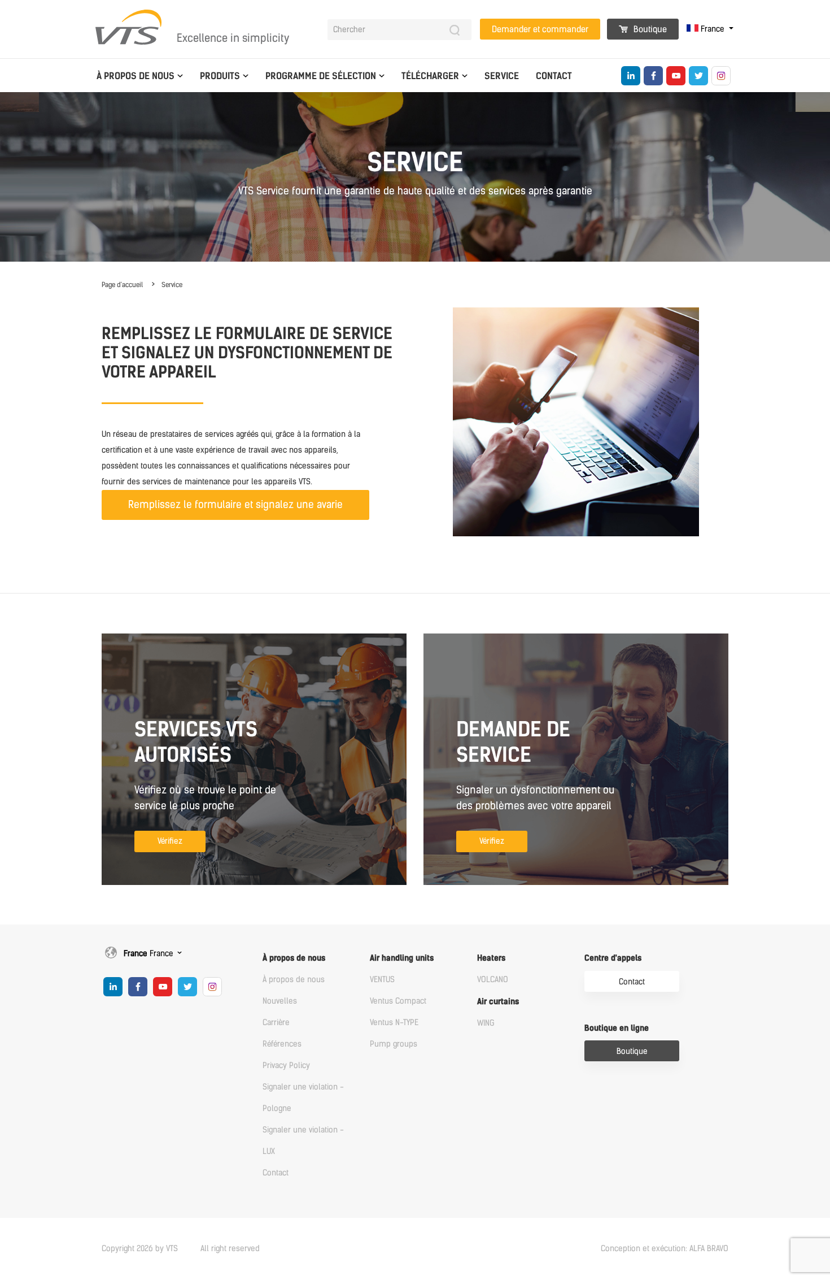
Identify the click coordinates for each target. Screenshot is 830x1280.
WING (486, 1023)
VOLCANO (492, 979)
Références (282, 1044)
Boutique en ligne (616, 1028)
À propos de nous (135, 76)
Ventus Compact (398, 1001)
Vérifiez (170, 841)
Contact (554, 76)
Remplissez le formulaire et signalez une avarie (235, 504)
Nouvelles (280, 1001)
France (712, 29)
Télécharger (430, 76)
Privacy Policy (286, 1065)
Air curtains (498, 1001)
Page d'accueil (122, 285)
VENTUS (382, 979)
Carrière (276, 1022)
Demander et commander (540, 29)
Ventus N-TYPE (394, 1022)
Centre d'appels (612, 958)
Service (501, 76)
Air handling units (402, 958)
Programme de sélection (320, 76)
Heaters (491, 958)
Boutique (649, 29)
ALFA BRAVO (708, 1248)
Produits (220, 76)
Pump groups (393, 1044)
